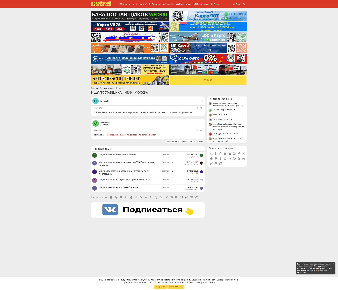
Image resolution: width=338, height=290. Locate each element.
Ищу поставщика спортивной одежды (119, 187)
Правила (156, 4)
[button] (215, 4)
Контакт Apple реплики (224, 109)
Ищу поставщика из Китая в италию (117, 154)
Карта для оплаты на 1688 (225, 133)
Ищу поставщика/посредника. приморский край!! (124, 179)
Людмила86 (193, 157)
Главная (126, 4)
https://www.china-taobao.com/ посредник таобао (227, 139)
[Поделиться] (197, 108)
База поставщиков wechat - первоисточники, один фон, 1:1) (228, 104)
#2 (201, 130)
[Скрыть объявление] (333, 264)
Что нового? (141, 4)
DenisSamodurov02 (191, 189)
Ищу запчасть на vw (222, 119)
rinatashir (194, 173)
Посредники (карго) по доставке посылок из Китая (131, 134)
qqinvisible (105, 101)
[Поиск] (244, 4)
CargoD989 (194, 182)
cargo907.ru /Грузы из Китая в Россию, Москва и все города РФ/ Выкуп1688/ (229, 127)
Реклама (169, 4)
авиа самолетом (220, 114)
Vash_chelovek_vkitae (190, 164)
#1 (201, 108)
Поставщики (202, 4)
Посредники (185, 4)
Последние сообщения (221, 98)
